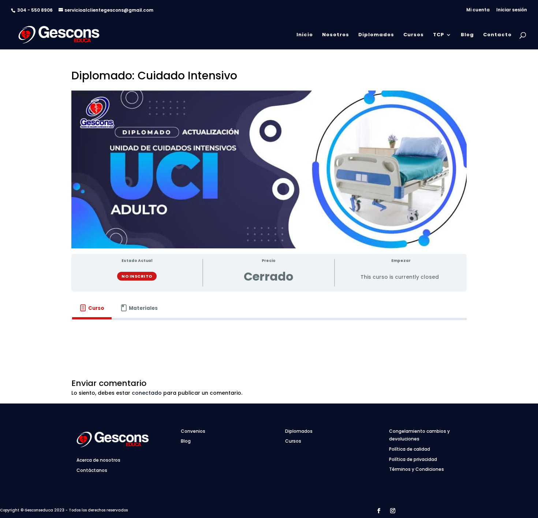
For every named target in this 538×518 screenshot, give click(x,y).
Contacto (497, 35)
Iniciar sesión (511, 10)
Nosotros (335, 35)
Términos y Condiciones (416, 469)
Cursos (413, 35)
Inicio (304, 35)
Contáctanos (91, 470)
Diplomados (376, 35)
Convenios (193, 431)
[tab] (91, 308)
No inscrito (137, 276)
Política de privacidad (413, 459)
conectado (147, 393)
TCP (438, 35)
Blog (467, 35)
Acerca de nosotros (98, 460)
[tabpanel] (269, 330)
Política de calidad (409, 449)
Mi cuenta (478, 10)
